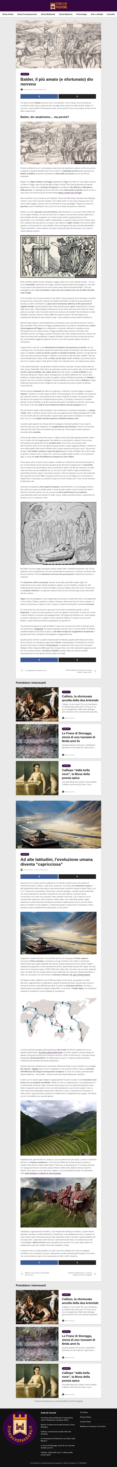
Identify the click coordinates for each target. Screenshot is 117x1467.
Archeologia (81, 14)
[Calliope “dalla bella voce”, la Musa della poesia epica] (37, 778)
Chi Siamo (84, 1412)
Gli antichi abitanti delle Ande (50, 1052)
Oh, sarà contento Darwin (80, 975)
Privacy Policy (85, 1417)
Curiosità (111, 14)
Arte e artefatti (97, 14)
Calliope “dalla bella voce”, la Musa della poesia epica (76, 774)
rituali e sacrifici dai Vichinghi (70, 193)
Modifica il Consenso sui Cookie (92, 1426)
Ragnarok (39, 629)
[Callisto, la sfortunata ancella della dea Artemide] (37, 704)
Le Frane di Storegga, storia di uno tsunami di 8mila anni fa (78, 737)
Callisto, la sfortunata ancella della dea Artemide (80, 698)
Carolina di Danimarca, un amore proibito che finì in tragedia (58, 1401)
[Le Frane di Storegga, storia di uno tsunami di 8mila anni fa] (37, 741)
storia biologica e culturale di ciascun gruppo (43, 1173)
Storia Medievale (48, 14)
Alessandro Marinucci (29, 869)
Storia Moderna (65, 14)
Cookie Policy (85, 1422)
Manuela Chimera (28, 89)
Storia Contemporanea (27, 14)
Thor (66, 182)
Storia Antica (7, 14)
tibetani (35, 1069)
